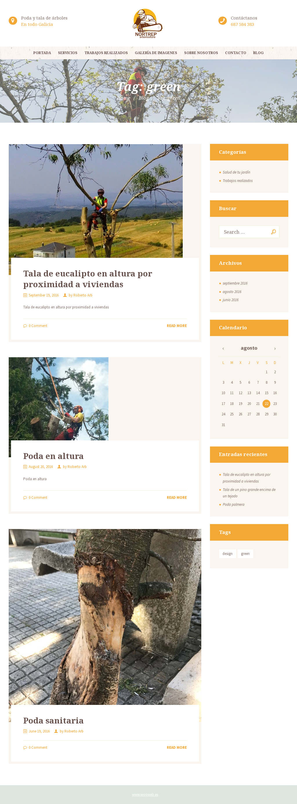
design (227, 553)
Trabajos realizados (238, 180)
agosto (232, 291)
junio (230, 299)
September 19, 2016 (44, 295)
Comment (38, 325)
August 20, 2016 (41, 466)
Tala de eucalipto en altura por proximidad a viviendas (87, 279)
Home (123, 97)
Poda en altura (53, 455)
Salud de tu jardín (236, 172)
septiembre (235, 283)
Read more (177, 325)
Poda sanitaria (53, 720)
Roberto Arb (83, 295)
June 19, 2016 (39, 731)
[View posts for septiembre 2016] (223, 348)
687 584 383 (242, 24)
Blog (144, 97)
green (245, 553)
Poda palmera (234, 504)
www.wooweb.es (145, 794)
